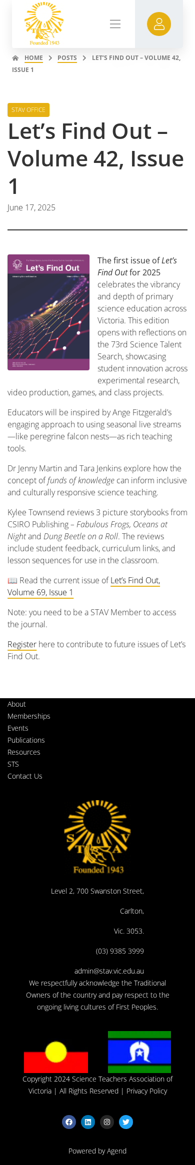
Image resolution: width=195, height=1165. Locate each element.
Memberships (29, 716)
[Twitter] (126, 1122)
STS (13, 764)
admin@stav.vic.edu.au (109, 971)
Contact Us (25, 776)
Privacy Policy (146, 1091)
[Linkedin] (88, 1122)
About (17, 704)
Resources (24, 752)
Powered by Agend (97, 1151)
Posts (67, 57)
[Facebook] (69, 1122)
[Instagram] (107, 1122)
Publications (26, 740)
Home (33, 57)
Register (22, 644)
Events (18, 728)
